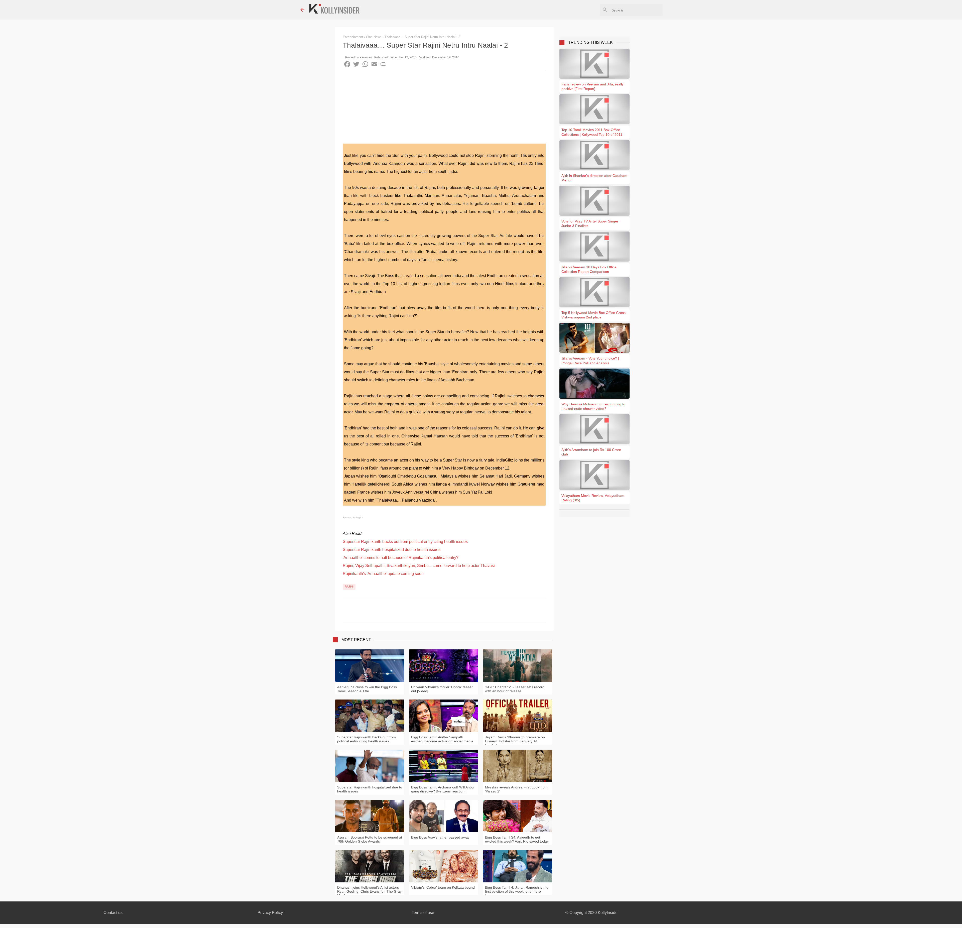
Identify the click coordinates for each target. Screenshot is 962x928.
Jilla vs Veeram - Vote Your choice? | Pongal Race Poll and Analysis (590, 360)
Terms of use (423, 912)
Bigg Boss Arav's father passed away (440, 837)
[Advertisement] (444, 108)
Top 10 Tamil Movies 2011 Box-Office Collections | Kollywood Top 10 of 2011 (591, 132)
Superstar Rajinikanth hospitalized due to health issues (391, 549)
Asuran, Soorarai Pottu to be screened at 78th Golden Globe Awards (369, 839)
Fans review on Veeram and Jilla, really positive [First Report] (592, 86)
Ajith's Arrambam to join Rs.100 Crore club (591, 452)
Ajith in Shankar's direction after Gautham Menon (594, 178)
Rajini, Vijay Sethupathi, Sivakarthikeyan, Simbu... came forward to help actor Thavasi (419, 565)
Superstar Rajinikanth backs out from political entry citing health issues (405, 541)
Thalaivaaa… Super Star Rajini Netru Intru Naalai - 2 (422, 37)
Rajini (349, 586)
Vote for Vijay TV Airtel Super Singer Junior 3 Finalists (589, 223)
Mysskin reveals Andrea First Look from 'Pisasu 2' (516, 789)
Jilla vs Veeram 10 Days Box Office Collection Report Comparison (589, 269)
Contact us (113, 912)
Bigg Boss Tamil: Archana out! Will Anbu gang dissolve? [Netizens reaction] (442, 789)
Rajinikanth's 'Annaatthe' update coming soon (383, 573)
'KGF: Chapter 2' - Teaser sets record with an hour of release (514, 689)
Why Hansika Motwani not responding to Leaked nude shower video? (593, 406)
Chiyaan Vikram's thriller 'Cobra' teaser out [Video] (442, 689)
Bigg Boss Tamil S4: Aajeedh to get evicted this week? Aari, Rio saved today (517, 839)
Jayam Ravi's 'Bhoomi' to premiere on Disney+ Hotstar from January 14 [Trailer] (515, 741)
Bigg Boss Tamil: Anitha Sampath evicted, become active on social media (442, 739)
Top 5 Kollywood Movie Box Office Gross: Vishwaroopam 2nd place (594, 315)
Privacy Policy (270, 912)
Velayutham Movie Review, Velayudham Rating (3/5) (592, 498)
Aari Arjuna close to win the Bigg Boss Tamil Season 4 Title (367, 689)
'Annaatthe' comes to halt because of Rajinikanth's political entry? (400, 557)
